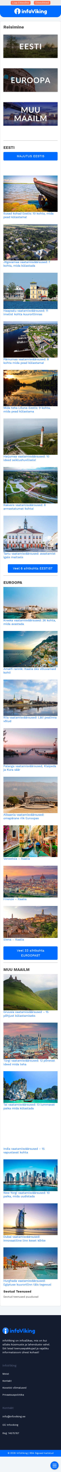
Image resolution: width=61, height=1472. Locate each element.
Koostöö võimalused (14, 1388)
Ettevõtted (42, 2)
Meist (5, 1374)
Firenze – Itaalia (15, 899)
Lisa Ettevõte (20, 2)
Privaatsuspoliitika (13, 1395)
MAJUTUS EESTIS (30, 156)
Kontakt (7, 1381)
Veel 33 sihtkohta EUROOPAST (30, 953)
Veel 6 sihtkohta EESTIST (33, 568)
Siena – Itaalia (13, 939)
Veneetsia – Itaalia (16, 858)
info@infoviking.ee (13, 1416)
